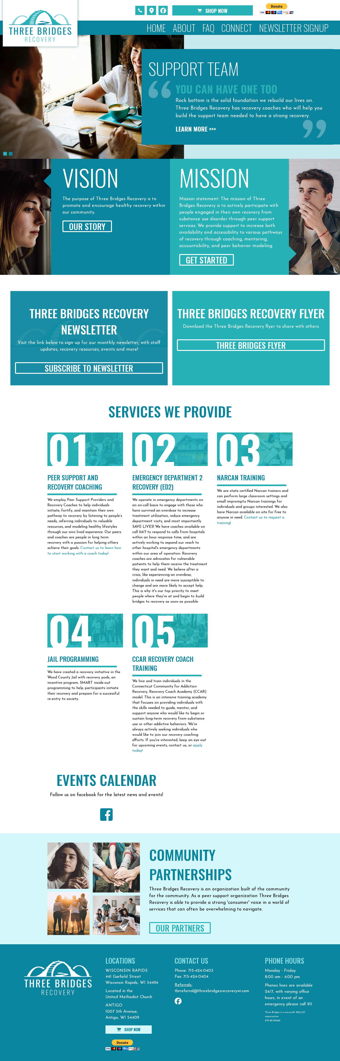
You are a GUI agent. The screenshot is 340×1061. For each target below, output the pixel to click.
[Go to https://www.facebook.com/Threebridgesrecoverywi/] (106, 815)
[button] (140, 10)
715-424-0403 (200, 971)
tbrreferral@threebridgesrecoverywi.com (212, 991)
